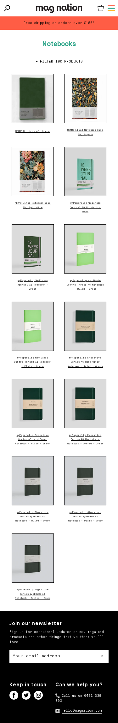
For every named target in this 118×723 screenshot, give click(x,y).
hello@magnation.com (82, 710)
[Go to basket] (101, 8)
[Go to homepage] (59, 8)
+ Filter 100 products (59, 61)
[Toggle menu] (111, 8)
